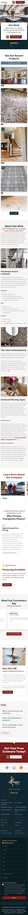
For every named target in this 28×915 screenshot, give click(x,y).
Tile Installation (18, 802)
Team (4, 498)
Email (4, 858)
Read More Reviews (14, 634)
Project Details (5, 877)
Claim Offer (8, 692)
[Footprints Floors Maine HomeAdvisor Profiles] (9, 767)
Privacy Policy (19, 893)
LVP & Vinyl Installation (20, 807)
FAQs (2, 825)
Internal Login (20, 912)
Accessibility (13, 911)
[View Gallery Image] (3, 69)
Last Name (5, 850)
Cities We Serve (19, 833)
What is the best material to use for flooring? (12, 712)
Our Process (4, 822)
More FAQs (5, 733)
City (3, 865)
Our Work (18, 831)
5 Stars (14, 45)
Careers (17, 825)
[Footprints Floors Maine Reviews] (14, 43)
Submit (14, 898)
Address (4, 861)
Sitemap (19, 911)
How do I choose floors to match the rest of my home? (12, 726)
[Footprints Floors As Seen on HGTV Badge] (24, 767)
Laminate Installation (6, 810)
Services (3, 800)
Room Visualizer (6, 833)
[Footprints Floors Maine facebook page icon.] (11, 793)
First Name (5, 846)
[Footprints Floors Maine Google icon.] (17, 793)
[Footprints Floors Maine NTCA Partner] (2, 767)
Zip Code (4, 869)
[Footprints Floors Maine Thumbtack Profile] (16, 767)
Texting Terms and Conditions (9, 882)
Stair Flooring (18, 814)
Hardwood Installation (6, 807)
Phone (4, 854)
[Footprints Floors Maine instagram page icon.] (13, 793)
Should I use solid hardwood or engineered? (12, 719)
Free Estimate (20, 2)
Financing (7, 585)
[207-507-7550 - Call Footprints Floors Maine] (13, 2)
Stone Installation (5, 814)
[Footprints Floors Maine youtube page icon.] (15, 793)
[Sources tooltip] (8, 371)
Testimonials (18, 822)
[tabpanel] (13, 492)
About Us (4, 820)
